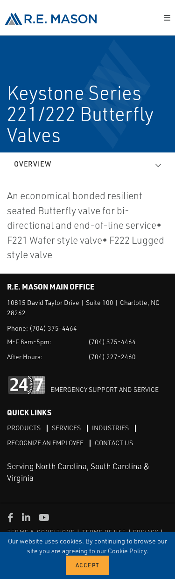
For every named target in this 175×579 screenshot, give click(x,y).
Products (24, 428)
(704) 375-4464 (53, 328)
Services (66, 428)
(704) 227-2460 (112, 357)
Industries (110, 428)
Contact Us (114, 443)
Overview (32, 163)
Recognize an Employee (45, 443)
